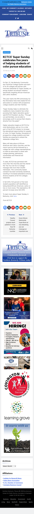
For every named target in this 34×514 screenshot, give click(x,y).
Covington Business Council (12, 485)
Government (21, 499)
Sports (31, 502)
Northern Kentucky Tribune (10, 491)
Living (3, 502)
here (15, 196)
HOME (4, 8)
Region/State (23, 502)
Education (7, 52)
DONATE (29, 14)
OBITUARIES (28, 8)
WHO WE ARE (21, 11)
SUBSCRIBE (22, 14)
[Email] (25, 76)
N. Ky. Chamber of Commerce (13, 483)
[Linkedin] (17, 76)
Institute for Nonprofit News (12, 478)
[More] (29, 76)
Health (29, 499)
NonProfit (14, 502)
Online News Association (11, 480)
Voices (17, 505)
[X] (9, 76)
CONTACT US (13, 11)
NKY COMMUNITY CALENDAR (15, 8)
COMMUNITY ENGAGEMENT (10, 14)
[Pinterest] (13, 76)
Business (6, 499)
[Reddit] (21, 76)
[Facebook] (5, 76)
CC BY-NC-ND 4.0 (19, 495)
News (8, 502)
